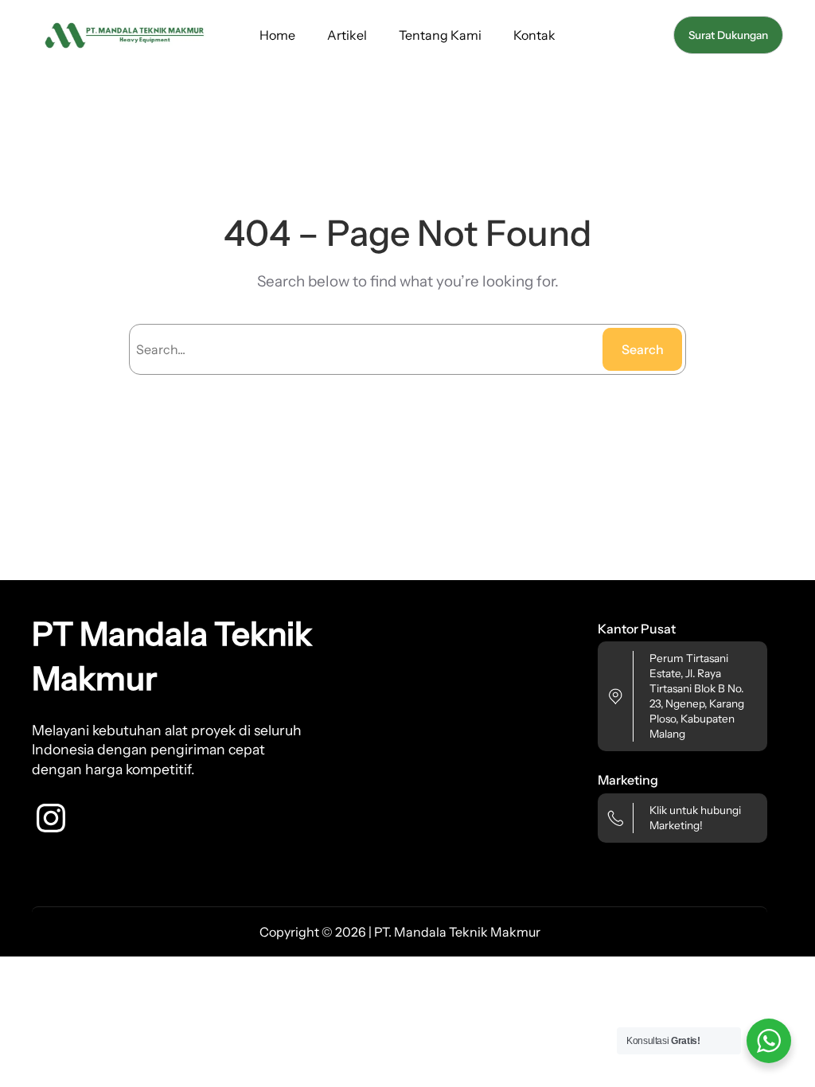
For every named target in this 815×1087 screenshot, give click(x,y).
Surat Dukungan (728, 35)
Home (277, 35)
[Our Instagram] (51, 818)
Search (643, 349)
